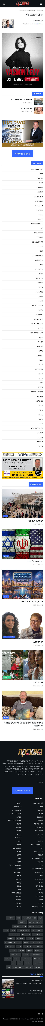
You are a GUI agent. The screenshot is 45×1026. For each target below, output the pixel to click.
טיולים (41, 274)
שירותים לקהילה (37, 428)
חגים (41, 251)
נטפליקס (8, 959)
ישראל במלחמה (37, 305)
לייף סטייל (39, 314)
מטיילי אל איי (15, 955)
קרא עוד (40, 782)
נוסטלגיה (39, 355)
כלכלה (41, 310)
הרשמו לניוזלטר (22, 154)
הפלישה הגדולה (35, 521)
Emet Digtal (25, 1019)
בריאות (40, 219)
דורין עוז (30, 938)
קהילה (41, 414)
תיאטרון (40, 437)
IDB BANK (10, 918)
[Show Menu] (41, 3)
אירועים (40, 192)
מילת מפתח (31, 11)
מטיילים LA (38, 959)
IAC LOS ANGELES (29, 918)
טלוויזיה (40, 283)
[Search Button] (4, 3)
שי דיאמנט (28, 967)
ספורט (41, 364)
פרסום (41, 405)
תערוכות (40, 442)
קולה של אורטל (26, 108)
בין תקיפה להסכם (35, 561)
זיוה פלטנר (38, 946)
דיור (41, 228)
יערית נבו (13, 951)
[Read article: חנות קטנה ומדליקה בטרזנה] (38, 101)
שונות (41, 419)
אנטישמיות (39, 201)
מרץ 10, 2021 (26, 102)
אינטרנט (40, 187)
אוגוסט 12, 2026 (37, 686)
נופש (41, 360)
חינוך (41, 264)
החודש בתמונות (37, 242)
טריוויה (29, 951)
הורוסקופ (39, 237)
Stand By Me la (23, 930)
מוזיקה (40, 328)
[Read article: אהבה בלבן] (22, 665)
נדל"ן (41, 351)
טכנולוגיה (39, 278)
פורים (20, 963)
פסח (13, 963)
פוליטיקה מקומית (37, 392)
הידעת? (40, 246)
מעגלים (16, 959)
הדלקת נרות (38, 233)
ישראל (41, 301)
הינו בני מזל (23, 11)
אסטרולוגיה (39, 205)
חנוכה (19, 946)
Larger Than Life (35, 922)
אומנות (40, 178)
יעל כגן (22, 951)
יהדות (41, 287)
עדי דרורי (28, 963)
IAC (40, 918)
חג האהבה (27, 946)
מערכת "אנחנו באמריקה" (34, 983)
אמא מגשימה (38, 196)
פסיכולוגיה (39, 401)
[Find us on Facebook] (42, 1013)
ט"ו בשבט (38, 951)
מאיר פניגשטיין (37, 955)
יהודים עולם (38, 292)
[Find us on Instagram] (39, 1013)
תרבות (41, 446)
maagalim (22, 922)
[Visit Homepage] (22, 3)
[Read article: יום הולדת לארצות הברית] (22, 584)
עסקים (40, 387)
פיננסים (40, 396)
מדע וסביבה (38, 319)
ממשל (41, 337)
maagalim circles (35, 926)
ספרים (41, 373)
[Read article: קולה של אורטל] (38, 110)
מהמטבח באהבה (37, 323)
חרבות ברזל (38, 269)
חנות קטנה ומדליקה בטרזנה (21, 99)
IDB (18, 918)
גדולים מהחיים (14, 934)
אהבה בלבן (38, 682)
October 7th (37, 169)
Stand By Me (37, 930)
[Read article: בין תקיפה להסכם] (22, 544)
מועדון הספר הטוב (36, 333)
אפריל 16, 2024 (27, 24)
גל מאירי (39, 938)
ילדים (41, 296)
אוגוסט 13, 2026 (37, 524)
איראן (6, 930)
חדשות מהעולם (37, 255)
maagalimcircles (19, 926)
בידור (41, 214)
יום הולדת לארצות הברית (32, 601)
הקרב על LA (38, 642)
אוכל (41, 173)
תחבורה (40, 433)
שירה (41, 424)
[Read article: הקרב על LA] (22, 624)
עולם (41, 383)
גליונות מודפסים (37, 224)
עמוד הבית (40, 11)
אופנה (41, 183)
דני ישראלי (20, 938)
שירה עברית (17, 967)
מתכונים (40, 346)
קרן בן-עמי (38, 967)
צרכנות (40, 410)
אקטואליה (39, 210)
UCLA (13, 930)
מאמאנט (25, 955)
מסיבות (40, 342)
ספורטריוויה (39, 369)
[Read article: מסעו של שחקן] (8, 23)
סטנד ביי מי (38, 963)
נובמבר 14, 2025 (25, 112)
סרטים (41, 378)
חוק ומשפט (39, 260)
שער (9, 967)
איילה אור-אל (37, 24)
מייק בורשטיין (26, 959)
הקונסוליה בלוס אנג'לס (13, 942)
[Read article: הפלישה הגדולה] (22, 503)
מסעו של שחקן (38, 21)
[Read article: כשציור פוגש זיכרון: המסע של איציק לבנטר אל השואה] (22, 705)
